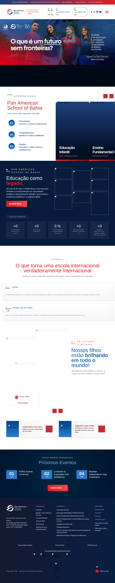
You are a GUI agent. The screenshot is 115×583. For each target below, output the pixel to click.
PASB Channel (92, 545)
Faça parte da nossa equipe (101, 524)
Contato (98, 516)
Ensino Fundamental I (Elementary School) (70, 516)
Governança (40, 524)
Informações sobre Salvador (101, 529)
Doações (98, 513)
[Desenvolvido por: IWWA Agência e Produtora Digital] (57, 571)
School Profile (40, 521)
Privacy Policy (59, 545)
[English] (52, 12)
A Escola (39, 510)
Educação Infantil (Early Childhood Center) (70, 513)
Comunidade (99, 509)
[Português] (49, 12)
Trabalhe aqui (100, 519)
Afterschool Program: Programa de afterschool (71, 535)
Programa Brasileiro (63, 527)
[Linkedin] (97, 12)
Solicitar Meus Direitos (25, 545)
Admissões (99, 506)
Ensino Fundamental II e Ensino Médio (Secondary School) (73, 520)
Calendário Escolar (63, 510)
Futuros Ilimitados (41, 518)
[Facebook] (91, 12)
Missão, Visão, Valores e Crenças (44, 514)
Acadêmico (61, 506)
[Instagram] (94, 12)
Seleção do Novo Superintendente (41, 528)
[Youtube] (100, 12)
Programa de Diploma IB (64, 524)
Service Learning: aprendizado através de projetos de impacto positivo (74, 531)
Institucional (40, 506)
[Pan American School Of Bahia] (15, 12)
